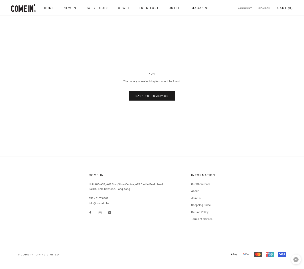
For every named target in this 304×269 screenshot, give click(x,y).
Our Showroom (200, 184)
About (195, 191)
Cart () (285, 8)
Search (264, 8)
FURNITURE (149, 8)
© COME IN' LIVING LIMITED (38, 254)
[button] (296, 260)
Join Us (196, 198)
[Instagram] (100, 212)
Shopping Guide (201, 205)
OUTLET (175, 8)
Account (245, 8)
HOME (49, 8)
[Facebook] (90, 212)
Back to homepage (152, 96)
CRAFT (124, 8)
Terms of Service (202, 219)
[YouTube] (109, 212)
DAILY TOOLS (97, 8)
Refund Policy (200, 212)
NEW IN (70, 8)
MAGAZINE (201, 8)
